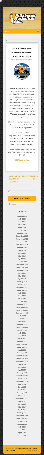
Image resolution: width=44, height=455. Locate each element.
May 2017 (22, 407)
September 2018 (22, 381)
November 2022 (22, 310)
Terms (7, 450)
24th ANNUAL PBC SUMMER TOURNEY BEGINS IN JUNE (22, 52)
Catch (36, 450)
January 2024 (22, 282)
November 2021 (22, 327)
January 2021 (22, 341)
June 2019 (22, 367)
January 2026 (22, 233)
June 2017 (22, 404)
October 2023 (22, 284)
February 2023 (22, 302)
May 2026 (22, 225)
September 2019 (22, 361)
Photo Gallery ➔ (22, 199)
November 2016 (22, 418)
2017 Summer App (22, 160)
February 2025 (22, 262)
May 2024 (22, 276)
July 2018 (22, 384)
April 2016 (22, 433)
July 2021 (22, 333)
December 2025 (22, 236)
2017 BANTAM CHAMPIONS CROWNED (13, 179)
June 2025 (22, 253)
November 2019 (22, 358)
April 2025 (22, 259)
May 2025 (22, 256)
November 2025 (22, 239)
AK (33, 450)
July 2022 (22, 316)
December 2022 (22, 307)
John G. (30, 59)
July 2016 (22, 427)
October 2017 (22, 396)
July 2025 (22, 250)
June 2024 (22, 273)
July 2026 (22, 219)
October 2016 (22, 421)
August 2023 (22, 290)
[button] (22, 2)
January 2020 (22, 353)
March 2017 (22, 410)
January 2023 (22, 304)
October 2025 (22, 242)
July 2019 (22, 364)
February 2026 (22, 230)
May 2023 (22, 299)
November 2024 (22, 267)
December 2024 (22, 264)
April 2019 (22, 370)
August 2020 (22, 347)
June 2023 (22, 296)
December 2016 (22, 415)
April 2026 (22, 227)
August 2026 (22, 216)
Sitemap (12, 450)
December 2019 (22, 356)
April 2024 (22, 279)
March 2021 (22, 339)
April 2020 (22, 350)
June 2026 (22, 222)
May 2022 (22, 321)
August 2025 (22, 247)
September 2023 (22, 287)
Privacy (35, 448)
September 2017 (22, 398)
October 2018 (22, 378)
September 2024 (22, 270)
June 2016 (22, 430)
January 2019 (22, 373)
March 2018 (22, 390)
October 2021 (22, 330)
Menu (6, 31)
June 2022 (22, 319)
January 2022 (22, 324)
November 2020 (22, 344)
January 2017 (22, 413)
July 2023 (22, 293)
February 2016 (22, 435)
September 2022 (22, 313)
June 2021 (22, 336)
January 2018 (22, 393)
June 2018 (22, 387)
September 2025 (22, 245)
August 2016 (22, 424)
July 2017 (22, 401)
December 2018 (22, 376)
